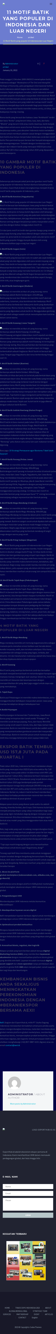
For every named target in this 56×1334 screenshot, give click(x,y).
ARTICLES (49, 1314)
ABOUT (48, 1308)
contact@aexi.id (12, 1045)
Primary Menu (51, 4)
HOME (7, 1308)
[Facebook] (4, 1058)
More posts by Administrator (23, 1103)
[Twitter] (8, 1058)
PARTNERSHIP (22, 1314)
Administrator (11, 63)
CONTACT (22, 1318)
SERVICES (7, 1314)
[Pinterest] (12, 1058)
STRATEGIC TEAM (40, 1311)
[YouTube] (35, 1299)
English (35, 1318)
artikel (6, 67)
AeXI (2, 1022)
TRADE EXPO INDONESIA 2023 (27, 1308)
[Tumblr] (16, 1058)
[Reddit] (23, 1058)
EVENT (36, 1314)
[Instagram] (31, 1299)
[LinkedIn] (19, 1058)
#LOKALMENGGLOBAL (18, 1311)
